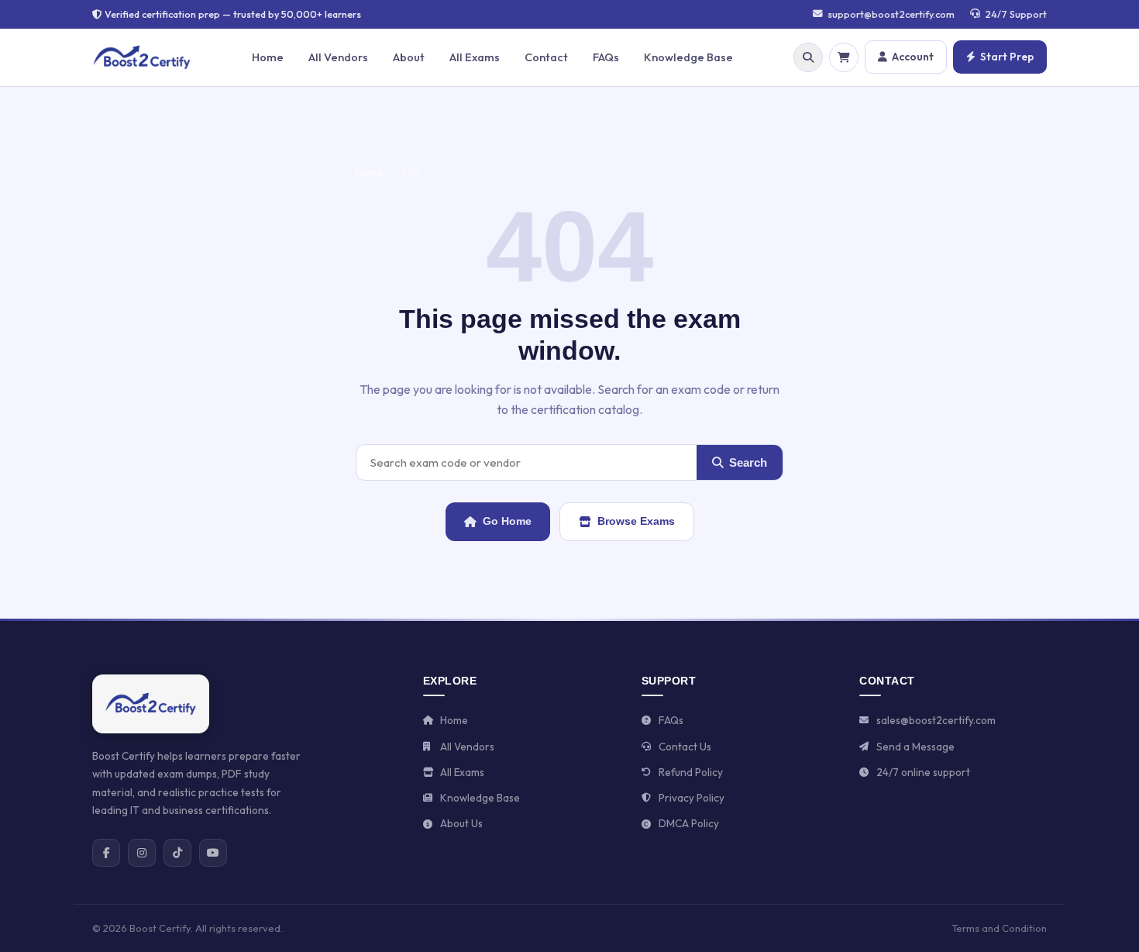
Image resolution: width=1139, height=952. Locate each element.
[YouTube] (213, 853)
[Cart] (844, 57)
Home (268, 57)
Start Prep (1007, 57)
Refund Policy (691, 772)
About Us (461, 823)
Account (913, 57)
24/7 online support (923, 772)
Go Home (507, 521)
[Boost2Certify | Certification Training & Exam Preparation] (150, 703)
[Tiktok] (177, 853)
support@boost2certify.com (891, 14)
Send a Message (915, 747)
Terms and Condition (999, 928)
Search (748, 462)
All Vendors (338, 57)
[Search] (808, 57)
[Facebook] (106, 853)
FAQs (606, 57)
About (409, 57)
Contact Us (685, 747)
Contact (546, 57)
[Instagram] (142, 853)
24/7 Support (1016, 14)
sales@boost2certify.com (936, 720)
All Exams (474, 57)
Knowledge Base (688, 57)
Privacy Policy (691, 798)
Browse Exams (636, 521)
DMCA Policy (689, 823)
